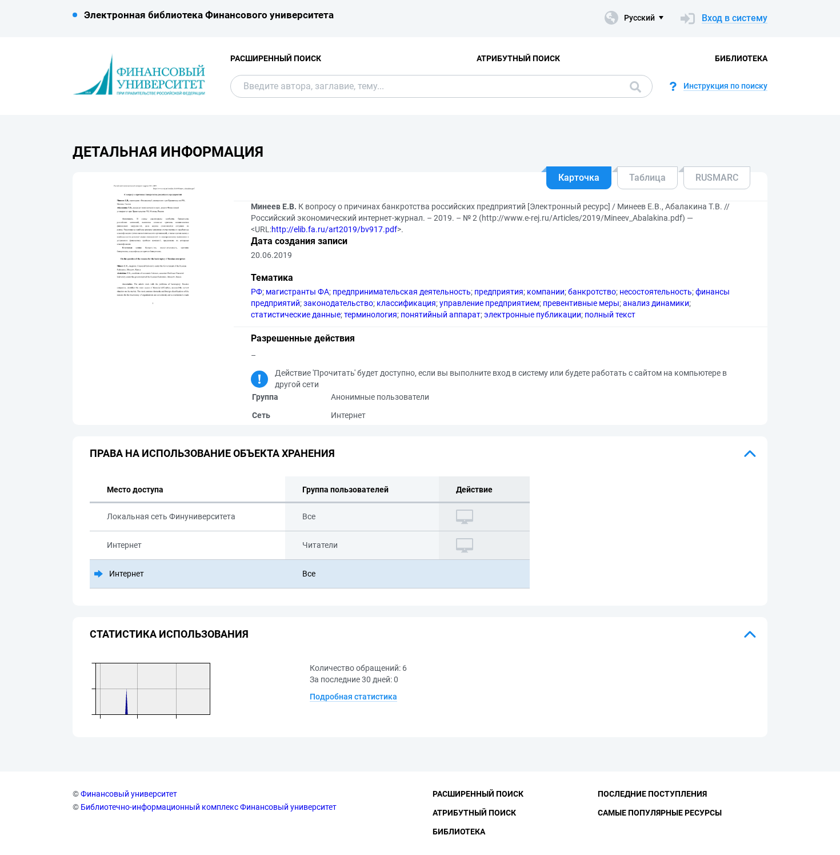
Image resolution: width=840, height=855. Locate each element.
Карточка (578, 177)
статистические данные (296, 314)
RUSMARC (716, 177)
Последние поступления (652, 793)
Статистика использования (169, 634)
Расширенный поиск (275, 58)
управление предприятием (489, 303)
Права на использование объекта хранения (212, 453)
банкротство (592, 291)
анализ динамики (656, 303)
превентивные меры (581, 303)
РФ (256, 291)
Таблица (647, 177)
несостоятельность (655, 291)
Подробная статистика (353, 696)
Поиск (633, 86)
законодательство (338, 303)
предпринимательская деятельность (402, 291)
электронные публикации (532, 314)
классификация (406, 303)
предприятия (498, 291)
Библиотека (741, 58)
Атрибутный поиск (518, 58)
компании (546, 291)
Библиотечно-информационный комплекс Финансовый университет (209, 807)
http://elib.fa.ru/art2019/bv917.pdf (334, 229)
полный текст (610, 314)
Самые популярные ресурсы (660, 812)
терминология (370, 314)
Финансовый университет (129, 793)
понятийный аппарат (441, 314)
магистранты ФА (297, 291)
